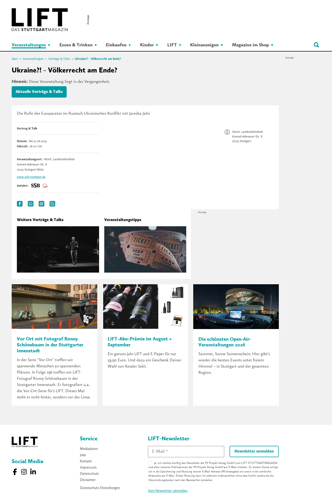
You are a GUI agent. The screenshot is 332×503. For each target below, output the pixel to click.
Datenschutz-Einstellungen (100, 488)
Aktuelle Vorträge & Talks (39, 92)
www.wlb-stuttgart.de (31, 177)
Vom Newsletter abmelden (168, 491)
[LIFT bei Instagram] (24, 472)
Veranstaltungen (33, 59)
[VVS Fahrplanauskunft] (45, 186)
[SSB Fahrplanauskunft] (35, 186)
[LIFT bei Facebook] (15, 472)
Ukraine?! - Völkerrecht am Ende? (98, 59)
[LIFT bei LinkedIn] (33, 472)
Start (15, 59)
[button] (20, 204)
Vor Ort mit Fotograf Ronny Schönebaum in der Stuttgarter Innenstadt (50, 345)
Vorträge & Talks (59, 59)
